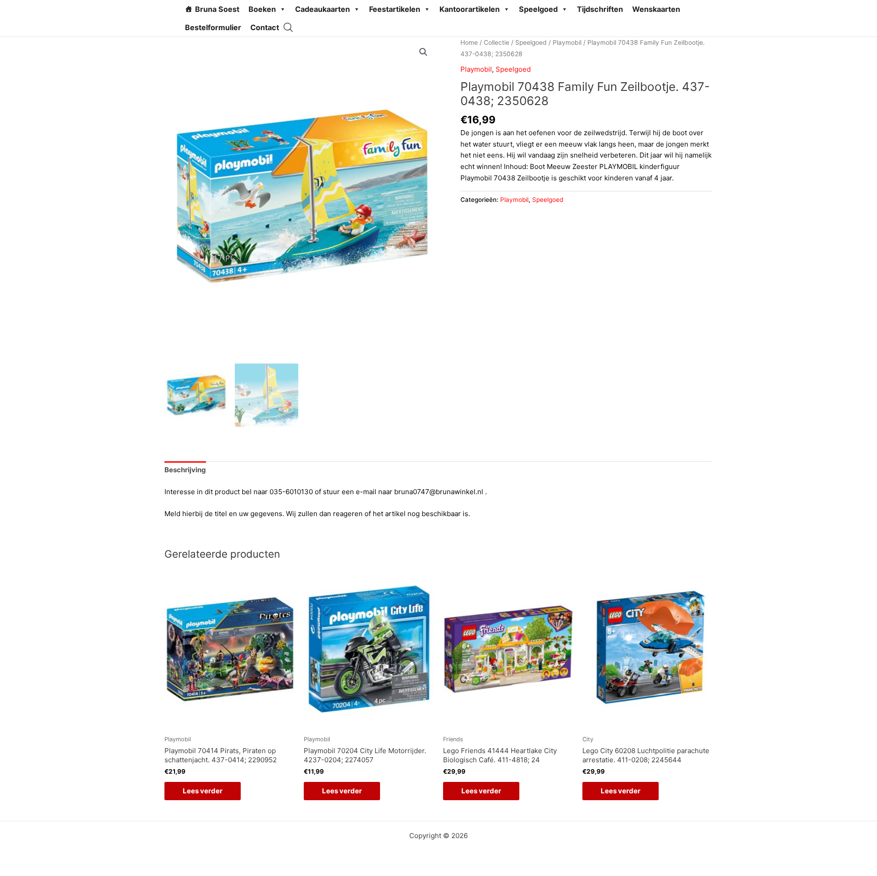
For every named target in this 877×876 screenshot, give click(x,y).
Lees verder (202, 790)
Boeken (262, 9)
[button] (423, 52)
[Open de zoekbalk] (288, 27)
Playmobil (567, 42)
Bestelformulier (213, 27)
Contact (264, 27)
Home (469, 42)
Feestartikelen (394, 9)
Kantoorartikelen (469, 9)
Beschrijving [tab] (185, 469)
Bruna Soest (217, 9)
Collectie (496, 42)
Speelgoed (538, 9)
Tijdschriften (600, 9)
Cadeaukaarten (322, 9)
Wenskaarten (656, 9)
